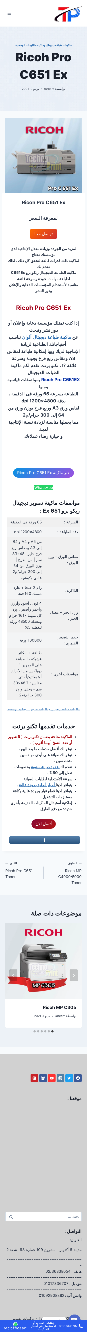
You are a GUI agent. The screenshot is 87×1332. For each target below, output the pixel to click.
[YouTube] (52, 1078)
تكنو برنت (24, 726)
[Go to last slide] (74, 975)
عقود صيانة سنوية (45, 767)
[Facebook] (78, 1078)
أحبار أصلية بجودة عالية (37, 785)
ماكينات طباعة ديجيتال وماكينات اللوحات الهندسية (43, 45)
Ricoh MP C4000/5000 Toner (70, 873)
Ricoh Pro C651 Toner (19, 870)
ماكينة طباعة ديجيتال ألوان (46, 337)
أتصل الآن (43, 823)
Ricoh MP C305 (59, 1007)
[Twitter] (69, 1078)
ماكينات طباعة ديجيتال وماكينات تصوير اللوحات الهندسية (43, 709)
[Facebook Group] (43, 1078)
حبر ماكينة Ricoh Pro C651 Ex (43, 472)
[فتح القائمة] (9, 13)
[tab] (52, 1031)
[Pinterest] (34, 1078)
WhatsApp (43, 487)
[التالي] (13, 975)
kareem (49, 88)
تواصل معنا (43, 233)
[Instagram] (60, 1078)
